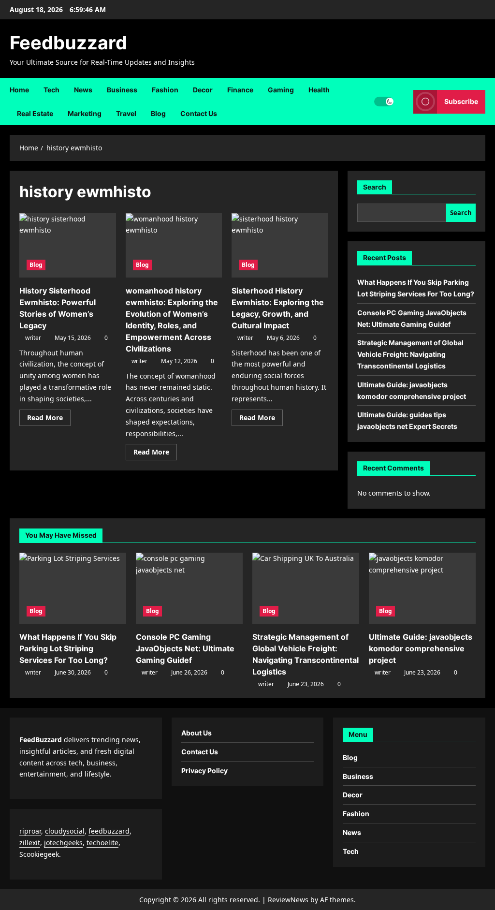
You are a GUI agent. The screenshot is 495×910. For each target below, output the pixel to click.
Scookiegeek (39, 854)
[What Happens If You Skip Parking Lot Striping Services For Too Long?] (72, 588)
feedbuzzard (109, 831)
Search (374, 187)
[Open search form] (403, 101)
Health (319, 90)
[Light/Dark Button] (383, 101)
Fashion (165, 90)
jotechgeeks (63, 842)
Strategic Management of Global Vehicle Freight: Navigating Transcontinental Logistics (410, 354)
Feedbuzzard (68, 42)
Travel (126, 113)
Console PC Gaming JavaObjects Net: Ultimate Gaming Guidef (185, 648)
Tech (51, 90)
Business (122, 90)
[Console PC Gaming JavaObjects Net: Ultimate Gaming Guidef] (189, 588)
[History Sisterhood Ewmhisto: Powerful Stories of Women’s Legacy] (67, 245)
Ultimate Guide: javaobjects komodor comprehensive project (420, 648)
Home (19, 90)
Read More (49, 419)
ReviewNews (288, 899)
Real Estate (35, 113)
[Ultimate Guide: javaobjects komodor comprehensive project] (422, 588)
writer (33, 338)
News (83, 90)
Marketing (85, 113)
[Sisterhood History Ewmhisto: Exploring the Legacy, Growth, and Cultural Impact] (280, 245)
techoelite (102, 842)
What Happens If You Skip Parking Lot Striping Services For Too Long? (67, 648)
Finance (240, 90)
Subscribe (461, 101)
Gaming (281, 90)
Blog (158, 113)
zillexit (29, 842)
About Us (196, 733)
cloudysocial (65, 831)
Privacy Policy (204, 770)
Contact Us (198, 113)
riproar (30, 831)
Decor (203, 90)
